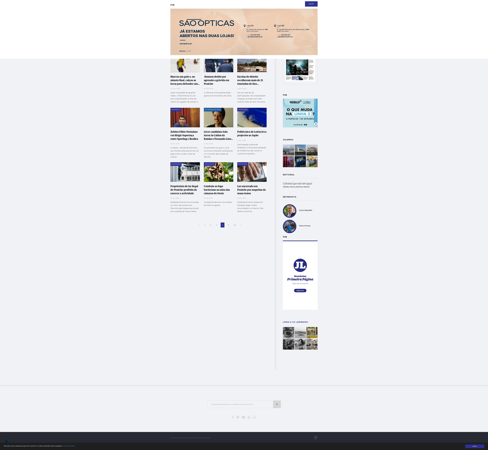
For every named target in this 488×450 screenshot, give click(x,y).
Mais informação (69, 446)
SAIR (311, 4)
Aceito (474, 446)
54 (235, 225)
